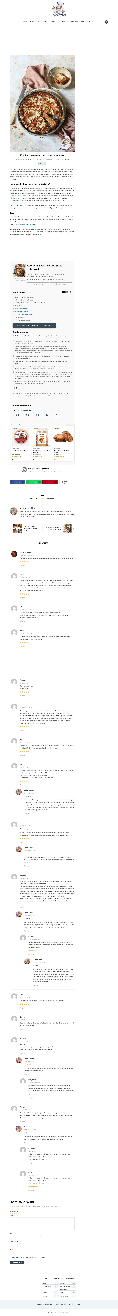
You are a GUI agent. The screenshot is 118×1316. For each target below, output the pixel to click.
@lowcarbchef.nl (35, 471)
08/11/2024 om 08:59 (30, 793)
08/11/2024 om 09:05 (26, 742)
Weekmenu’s (64, 22)
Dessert (61, 159)
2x (67, 292)
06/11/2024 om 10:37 (26, 825)
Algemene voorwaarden (44, 1304)
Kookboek (74, 22)
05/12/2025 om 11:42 (34, 1151)
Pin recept (62, 284)
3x (70, 292)
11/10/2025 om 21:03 (34, 939)
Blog (82, 22)
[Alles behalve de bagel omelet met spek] (67, 528)
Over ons (71, 1304)
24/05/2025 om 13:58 (26, 577)
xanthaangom (14, 200)
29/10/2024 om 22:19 (30, 1130)
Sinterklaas (50, 498)
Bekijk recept (41, 163)
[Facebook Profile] (32, 508)
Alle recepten (35, 22)
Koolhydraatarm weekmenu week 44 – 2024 (31, 528)
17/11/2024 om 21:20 (26, 633)
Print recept (39, 284)
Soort (53, 22)
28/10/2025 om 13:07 (26, 555)
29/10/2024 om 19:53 (26, 1110)
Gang (45, 22)
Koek (42, 498)
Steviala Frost (40, 303)
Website (12, 1249)
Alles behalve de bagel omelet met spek (53, 528)
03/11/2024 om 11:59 (26, 878)
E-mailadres (14, 1241)
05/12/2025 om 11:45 (34, 1175)
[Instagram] (34, 508)
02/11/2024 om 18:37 (26, 997)
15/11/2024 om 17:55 (34, 1082)
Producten (91, 22)
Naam (11, 1233)
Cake (31, 498)
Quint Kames (30, 159)
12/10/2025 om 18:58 (39, 962)
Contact (79, 1304)
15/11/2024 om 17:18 (25, 683)
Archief (63, 1304)
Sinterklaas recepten (28, 224)
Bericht (12, 1216)
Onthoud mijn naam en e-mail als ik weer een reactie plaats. (29, 1257)
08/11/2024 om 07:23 (26, 767)
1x (63, 292)
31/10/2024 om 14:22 (30, 1061)
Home (25, 22)
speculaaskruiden (27, 314)
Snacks (67, 159)
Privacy (56, 1304)
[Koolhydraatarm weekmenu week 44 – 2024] (17, 528)
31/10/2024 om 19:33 (26, 1020)
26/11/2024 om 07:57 (26, 610)
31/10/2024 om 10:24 (26, 1041)
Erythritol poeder (27, 303)
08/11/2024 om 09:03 (30, 850)
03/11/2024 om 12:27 (30, 915)
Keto (37, 498)
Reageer (22, 565)
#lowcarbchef (59, 471)
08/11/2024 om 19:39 (26, 708)
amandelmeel (23, 308)
